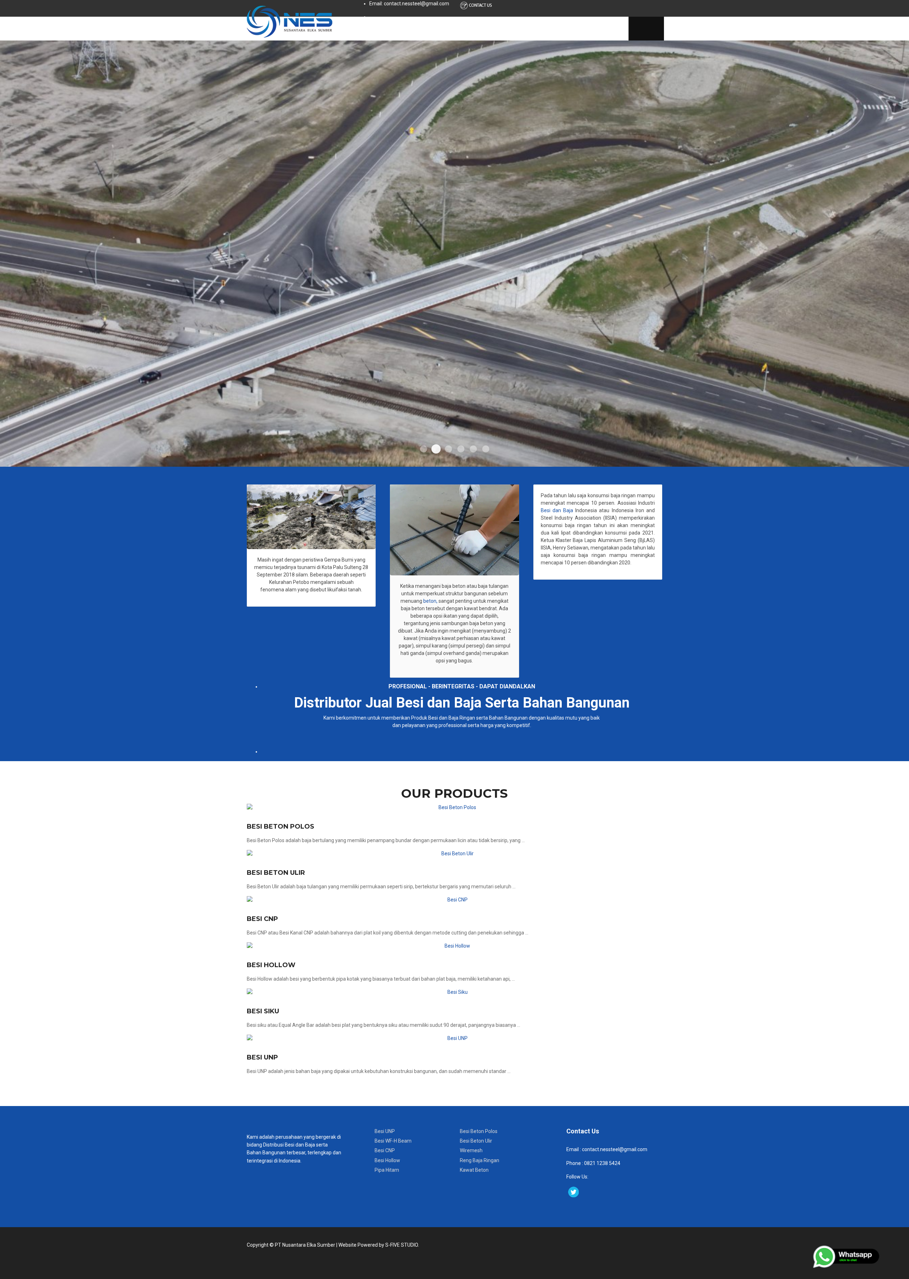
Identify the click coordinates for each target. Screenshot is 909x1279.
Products (439, 28)
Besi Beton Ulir (276, 873)
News (525, 28)
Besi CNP (262, 919)
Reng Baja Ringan (479, 1160)
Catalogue (485, 28)
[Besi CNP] (454, 900)
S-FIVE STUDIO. (402, 1245)
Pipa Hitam (387, 1170)
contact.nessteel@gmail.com (614, 1149)
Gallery (560, 28)
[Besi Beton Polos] (454, 807)
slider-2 (436, 448)
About (399, 28)
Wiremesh (471, 1150)
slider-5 (473, 448)
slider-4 (460, 448)
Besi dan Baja (557, 510)
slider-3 (448, 449)
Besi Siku (263, 1011)
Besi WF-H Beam (393, 1141)
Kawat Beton (474, 1170)
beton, (429, 601)
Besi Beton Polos (280, 826)
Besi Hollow (271, 965)
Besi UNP (262, 1057)
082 (588, 1163)
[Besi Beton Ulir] (454, 853)
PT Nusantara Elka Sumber (305, 1245)
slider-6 (485, 448)
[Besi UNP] (454, 1038)
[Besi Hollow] (454, 946)
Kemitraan (601, 28)
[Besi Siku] (454, 992)
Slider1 (423, 448)
